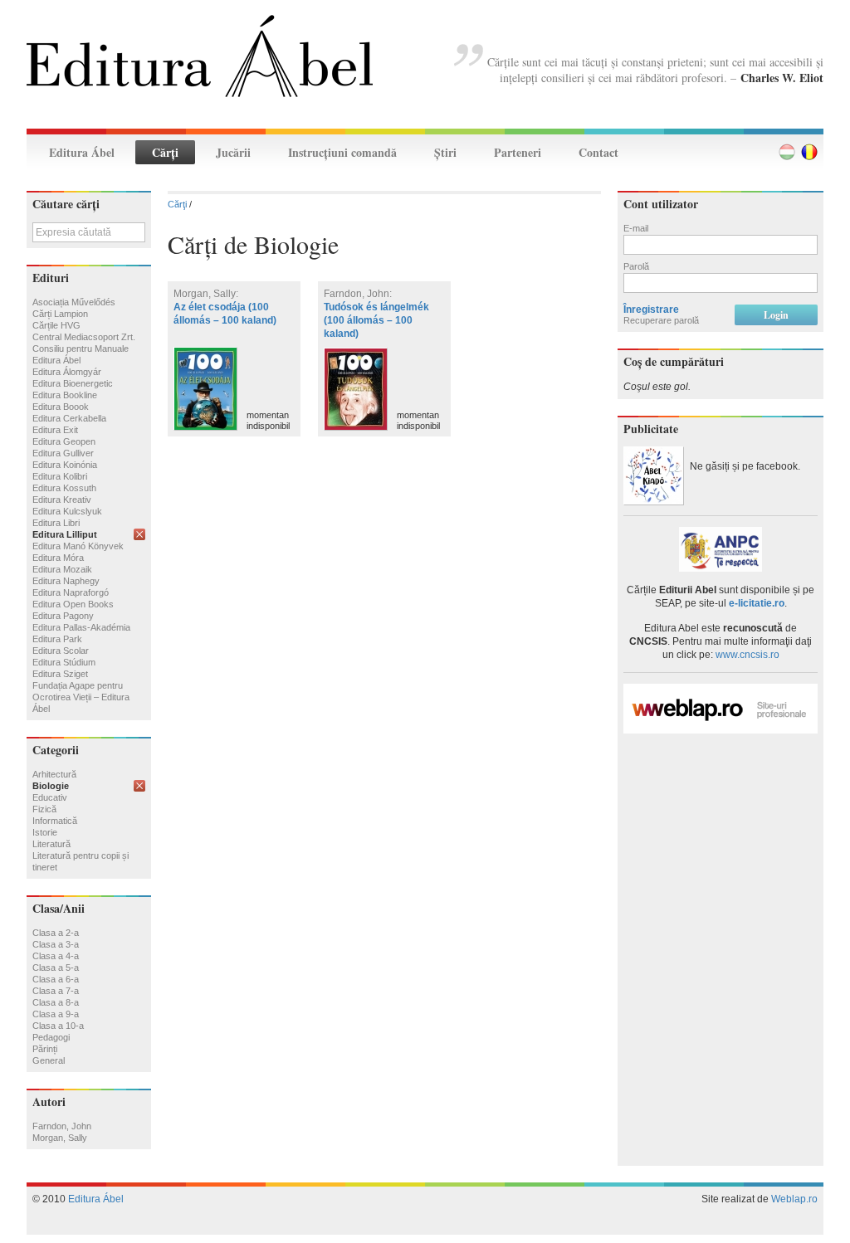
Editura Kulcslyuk (67, 511)
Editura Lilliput (64, 534)
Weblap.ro (794, 1199)
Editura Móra (58, 558)
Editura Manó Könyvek (78, 546)
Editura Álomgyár (66, 372)
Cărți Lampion (60, 314)
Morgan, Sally (59, 1138)
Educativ (49, 797)
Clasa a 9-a (55, 1014)
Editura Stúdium (63, 662)
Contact (598, 152)
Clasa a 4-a (55, 956)
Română (809, 152)
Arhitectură (54, 774)
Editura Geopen (63, 441)
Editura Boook (60, 407)
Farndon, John (61, 1126)
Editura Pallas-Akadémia (81, 627)
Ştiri (445, 152)
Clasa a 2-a (55, 933)
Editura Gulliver (63, 453)
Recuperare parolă (661, 320)
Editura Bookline (64, 395)
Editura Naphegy (66, 581)
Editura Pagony (63, 616)
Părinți (44, 1049)
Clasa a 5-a (55, 967)
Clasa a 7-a (55, 991)
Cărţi (165, 152)
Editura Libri (56, 523)
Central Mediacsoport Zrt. (83, 337)
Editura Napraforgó (70, 592)
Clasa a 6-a (55, 979)
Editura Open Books (73, 604)
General (48, 1060)
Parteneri (517, 152)
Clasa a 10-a (58, 1026)
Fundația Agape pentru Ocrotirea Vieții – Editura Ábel (80, 697)
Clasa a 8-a (55, 1002)
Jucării (233, 152)
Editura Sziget (60, 674)
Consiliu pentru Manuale (80, 348)
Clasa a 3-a (55, 944)
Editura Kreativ (61, 500)
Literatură (51, 844)
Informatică (54, 821)
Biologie (50, 786)
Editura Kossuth (64, 488)
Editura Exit (55, 430)
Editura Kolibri (59, 476)
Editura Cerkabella (69, 418)
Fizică (44, 809)
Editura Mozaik (62, 569)
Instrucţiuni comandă (342, 152)
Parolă (636, 266)
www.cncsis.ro (747, 654)
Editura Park (57, 639)
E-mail (635, 228)
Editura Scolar (60, 651)
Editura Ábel (82, 152)
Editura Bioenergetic (72, 383)
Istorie (44, 832)
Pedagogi (51, 1037)
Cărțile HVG (56, 325)
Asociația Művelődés (73, 302)
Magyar (787, 152)
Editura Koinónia (64, 465)
